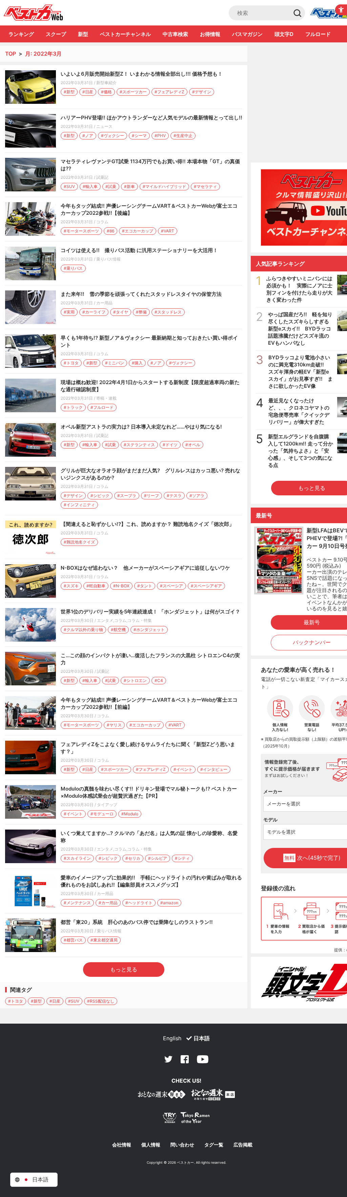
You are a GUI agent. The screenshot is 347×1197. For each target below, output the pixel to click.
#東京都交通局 (104, 940)
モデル (270, 819)
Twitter (168, 1059)
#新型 (69, 91)
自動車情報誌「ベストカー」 (33, 12)
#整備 (141, 312)
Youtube (202, 1059)
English (172, 1038)
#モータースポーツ (81, 230)
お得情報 (210, 34)
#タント (144, 585)
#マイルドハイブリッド (164, 186)
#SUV (69, 186)
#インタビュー (213, 769)
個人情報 (150, 1144)
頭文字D (283, 34)
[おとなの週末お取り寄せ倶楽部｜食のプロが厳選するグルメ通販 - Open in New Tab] (161, 1095)
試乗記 (102, 177)
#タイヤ (120, 312)
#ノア (87, 135)
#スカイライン (77, 858)
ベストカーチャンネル (125, 34)
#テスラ (174, 495)
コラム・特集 (139, 620)
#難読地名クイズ (79, 542)
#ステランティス (139, 444)
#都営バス (73, 940)
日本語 (201, 1038)
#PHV (160, 135)
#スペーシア (171, 585)
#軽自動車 (95, 585)
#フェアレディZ (169, 91)
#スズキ (71, 585)
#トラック (73, 407)
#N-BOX (121, 585)
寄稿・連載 (106, 398)
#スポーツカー (133, 91)
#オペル (192, 444)
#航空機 (118, 629)
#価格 (106, 91)
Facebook (185, 1059)
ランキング (21, 34)
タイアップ (107, 804)
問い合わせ (182, 1144)
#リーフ (151, 495)
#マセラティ (205, 186)
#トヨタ (71, 362)
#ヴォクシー (112, 135)
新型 (83, 34)
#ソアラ (196, 495)
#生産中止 (183, 135)
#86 (110, 230)
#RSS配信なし (100, 1001)
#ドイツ (170, 444)
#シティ (182, 858)
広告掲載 (242, 1144)
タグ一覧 (213, 1144)
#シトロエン (135, 680)
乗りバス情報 (108, 259)
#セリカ (132, 858)
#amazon (169, 902)
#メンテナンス (77, 902)
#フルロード (102, 407)
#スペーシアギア (206, 585)
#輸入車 (90, 186)
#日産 (87, 91)
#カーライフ (93, 312)
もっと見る (123, 969)
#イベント (183, 769)
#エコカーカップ (137, 230)
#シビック (99, 495)
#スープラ (126, 495)
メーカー (272, 791)
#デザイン (201, 91)
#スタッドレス (168, 312)
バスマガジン (247, 34)
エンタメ (105, 620)
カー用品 (104, 302)
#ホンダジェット (149, 629)
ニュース (104, 126)
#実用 (69, 312)
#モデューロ (102, 813)
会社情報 (121, 1144)
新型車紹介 (106, 82)
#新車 (129, 186)
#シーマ (139, 135)
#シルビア (157, 858)
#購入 (137, 362)
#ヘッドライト (138, 902)
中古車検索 (175, 34)
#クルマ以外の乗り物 (83, 629)
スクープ (56, 34)
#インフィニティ (79, 504)
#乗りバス (73, 268)
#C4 (159, 680)
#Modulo (129, 813)
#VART (167, 230)
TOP (10, 53)
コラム (102, 221)
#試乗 (110, 186)
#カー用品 (108, 902)
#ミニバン (114, 362)
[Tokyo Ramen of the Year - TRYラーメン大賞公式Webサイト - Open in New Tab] (186, 1119)
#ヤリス (114, 724)
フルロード (318, 34)
